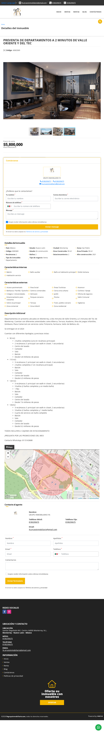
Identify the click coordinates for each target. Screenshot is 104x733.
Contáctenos (95, 12)
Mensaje (9, 210)
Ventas (67, 12)
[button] (98, 56)
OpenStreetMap (94, 498)
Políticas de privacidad (13, 676)
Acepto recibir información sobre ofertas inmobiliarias (28, 574)
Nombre (9, 538)
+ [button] (8, 453)
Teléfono (57, 549)
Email (8, 549)
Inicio (58, 12)
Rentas (76, 12)
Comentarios (10, 560)
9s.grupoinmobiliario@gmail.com (34, 3)
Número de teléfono (14, 202)
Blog (84, 12)
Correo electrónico (60, 195)
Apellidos (57, 538)
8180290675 (56, 3)
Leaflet (80, 498)
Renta (6, 665)
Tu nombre (10, 195)
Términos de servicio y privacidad (37, 232)
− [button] (8, 456)
